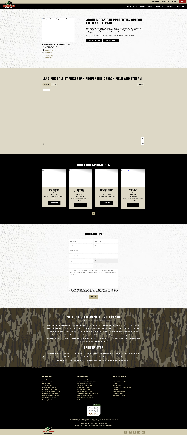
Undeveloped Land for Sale (76, 360)
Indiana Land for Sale (65, 328)
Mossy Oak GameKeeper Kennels (121, 387)
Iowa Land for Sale (78, 328)
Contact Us (180, 6)
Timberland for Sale (61, 360)
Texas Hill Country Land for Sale (86, 379)
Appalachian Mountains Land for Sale (87, 393)
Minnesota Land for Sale (56, 331)
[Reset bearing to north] (142, 143)
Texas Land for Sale (103, 338)
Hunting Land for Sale (49, 357)
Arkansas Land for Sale (78, 325)
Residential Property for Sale (104, 357)
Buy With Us (165, 1)
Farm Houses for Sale (107, 353)
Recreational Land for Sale (87, 357)
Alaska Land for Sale (65, 325)
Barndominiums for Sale (54, 353)
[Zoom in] (142, 138)
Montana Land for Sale (100, 331)
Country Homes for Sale (93, 353)
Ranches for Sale (61, 357)
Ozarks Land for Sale (83, 387)
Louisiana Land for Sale (119, 328)
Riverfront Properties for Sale (123, 357)
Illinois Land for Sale (52, 328)
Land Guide (170, 6)
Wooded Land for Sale (125, 360)
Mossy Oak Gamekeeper (119, 381)
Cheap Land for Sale (78, 353)
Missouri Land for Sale (86, 331)
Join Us (174, 1)
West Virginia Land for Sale (132, 338)
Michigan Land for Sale (134, 328)
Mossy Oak (115, 379)
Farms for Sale (119, 353)
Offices (142, 6)
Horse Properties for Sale (132, 353)
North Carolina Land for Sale (72, 335)
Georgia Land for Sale (136, 325)
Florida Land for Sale (122, 325)
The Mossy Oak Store (118, 395)
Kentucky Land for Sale (104, 328)
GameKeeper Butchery (118, 391)
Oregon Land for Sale (115, 335)
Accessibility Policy (103, 423)
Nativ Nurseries (116, 385)
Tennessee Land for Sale (89, 338)
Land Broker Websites (99, 425)
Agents (150, 6)
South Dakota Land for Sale (72, 338)
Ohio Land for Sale (87, 335)
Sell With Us (155, 1)
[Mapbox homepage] (44, 144)
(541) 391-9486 (107, 194)
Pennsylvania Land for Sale (130, 335)
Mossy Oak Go (116, 389)
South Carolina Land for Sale (55, 338)
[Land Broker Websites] (109, 425)
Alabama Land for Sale (51, 325)
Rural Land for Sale (139, 357)
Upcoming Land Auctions (49, 400)
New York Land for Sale (55, 335)
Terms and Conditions (84, 423)
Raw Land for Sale (73, 357)
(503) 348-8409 (133, 194)
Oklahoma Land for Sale (100, 335)
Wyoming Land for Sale (101, 341)
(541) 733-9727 (54, 194)
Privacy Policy (113, 291)
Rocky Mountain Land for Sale (85, 383)
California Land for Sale (93, 325)
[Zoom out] (142, 141)
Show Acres (47, 90)
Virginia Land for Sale (117, 338)
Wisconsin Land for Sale (86, 341)
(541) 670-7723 (80, 194)
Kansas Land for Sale (91, 328)
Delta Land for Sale (82, 400)
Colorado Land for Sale (108, 325)
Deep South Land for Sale (84, 395)
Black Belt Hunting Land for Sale (86, 381)
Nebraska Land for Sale (115, 331)
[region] (93, 117)
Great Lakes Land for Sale (84, 391)
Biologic (114, 383)
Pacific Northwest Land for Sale (86, 398)
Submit (93, 296)
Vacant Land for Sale (91, 360)
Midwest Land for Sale (83, 389)
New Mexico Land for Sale (130, 331)
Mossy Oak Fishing (117, 393)
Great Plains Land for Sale (84, 385)
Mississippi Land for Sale (71, 331)
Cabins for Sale (67, 353)
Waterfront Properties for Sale (108, 360)
